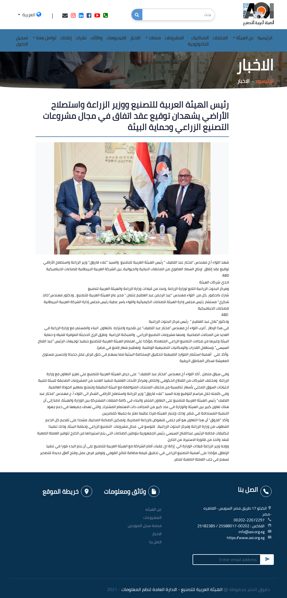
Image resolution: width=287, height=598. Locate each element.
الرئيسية (265, 38)
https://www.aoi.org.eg (246, 537)
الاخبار (135, 38)
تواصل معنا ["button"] (46, 38)
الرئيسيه (265, 81)
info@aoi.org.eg (252, 531)
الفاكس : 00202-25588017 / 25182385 (231, 526)
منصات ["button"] (155, 38)
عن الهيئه (153, 509)
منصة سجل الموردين (145, 525)
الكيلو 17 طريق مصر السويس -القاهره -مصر (237, 511)
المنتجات (220, 38)
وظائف (97, 38)
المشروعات (174, 38)
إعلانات (66, 38)
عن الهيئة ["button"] (245, 38)
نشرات (81, 38)
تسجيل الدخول (22, 41)
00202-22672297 (249, 520)
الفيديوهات (116, 38)
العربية (28, 14)
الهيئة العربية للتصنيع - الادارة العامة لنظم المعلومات (172, 589)
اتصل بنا (155, 542)
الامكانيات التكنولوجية (198, 41)
